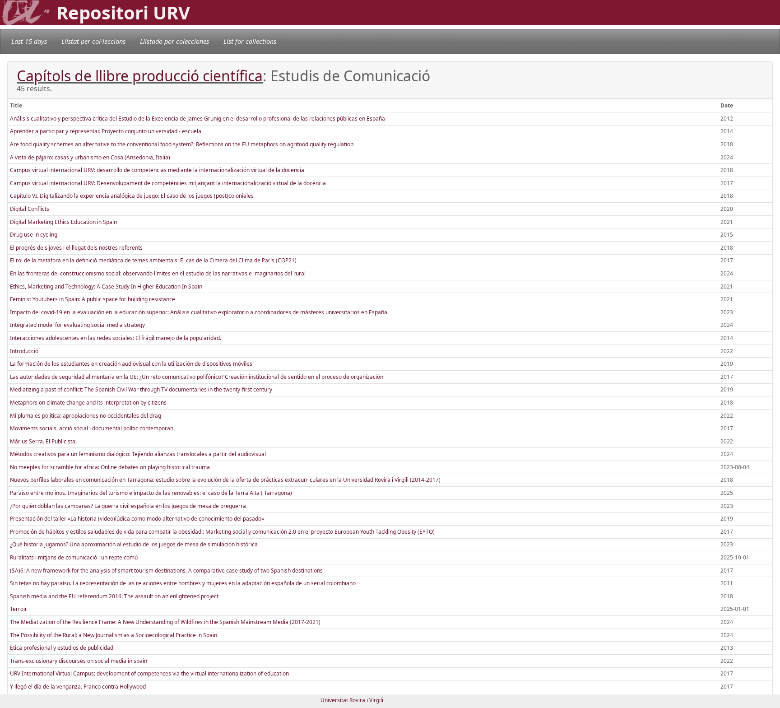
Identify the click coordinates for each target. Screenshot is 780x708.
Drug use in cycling (33, 234)
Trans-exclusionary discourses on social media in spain (78, 661)
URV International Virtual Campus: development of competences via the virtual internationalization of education (149, 673)
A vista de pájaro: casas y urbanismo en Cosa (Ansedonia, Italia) (90, 157)
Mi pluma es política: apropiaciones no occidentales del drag (85, 415)
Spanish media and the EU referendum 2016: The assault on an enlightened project (114, 596)
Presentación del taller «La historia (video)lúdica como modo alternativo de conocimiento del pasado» (137, 518)
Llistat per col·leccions (93, 41)
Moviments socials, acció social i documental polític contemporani (92, 428)
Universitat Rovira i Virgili (351, 700)
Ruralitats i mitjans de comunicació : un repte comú (74, 557)
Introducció (24, 351)
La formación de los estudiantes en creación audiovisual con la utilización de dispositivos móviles (131, 364)
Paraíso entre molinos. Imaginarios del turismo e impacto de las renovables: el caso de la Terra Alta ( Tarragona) (151, 493)
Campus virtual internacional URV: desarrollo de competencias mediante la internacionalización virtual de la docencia (157, 170)
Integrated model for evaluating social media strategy (77, 325)
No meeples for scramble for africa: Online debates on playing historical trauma (110, 467)
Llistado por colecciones (174, 41)
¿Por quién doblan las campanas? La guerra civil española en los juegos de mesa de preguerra (128, 506)
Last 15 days (29, 41)
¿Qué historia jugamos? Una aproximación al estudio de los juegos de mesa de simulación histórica (134, 544)
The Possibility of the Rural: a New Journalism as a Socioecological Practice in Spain (113, 635)
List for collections (249, 41)
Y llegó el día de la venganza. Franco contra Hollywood (78, 686)
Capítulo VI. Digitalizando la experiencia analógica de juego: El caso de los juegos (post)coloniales (132, 196)
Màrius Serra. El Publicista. (43, 441)
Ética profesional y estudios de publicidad (61, 648)
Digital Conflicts (29, 209)
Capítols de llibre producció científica (140, 75)
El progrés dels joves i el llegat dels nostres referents (76, 248)
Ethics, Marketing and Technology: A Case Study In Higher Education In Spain (106, 286)
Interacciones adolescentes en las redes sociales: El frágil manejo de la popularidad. (115, 338)
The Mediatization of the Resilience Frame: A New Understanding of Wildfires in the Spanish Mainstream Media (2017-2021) (165, 622)
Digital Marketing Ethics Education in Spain (63, 222)
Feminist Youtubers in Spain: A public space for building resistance (92, 299)
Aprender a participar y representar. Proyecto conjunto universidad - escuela (105, 131)
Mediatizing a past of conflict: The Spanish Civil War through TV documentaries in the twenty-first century (141, 389)
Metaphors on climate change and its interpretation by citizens (88, 402)
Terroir (18, 609)
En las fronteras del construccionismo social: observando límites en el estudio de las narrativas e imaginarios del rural (158, 273)
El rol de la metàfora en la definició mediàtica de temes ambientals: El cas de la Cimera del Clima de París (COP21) (153, 260)
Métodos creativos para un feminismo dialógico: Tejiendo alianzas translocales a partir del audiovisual (138, 454)
